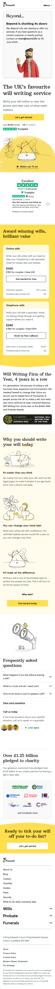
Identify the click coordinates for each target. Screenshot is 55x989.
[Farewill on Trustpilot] (15, 128)
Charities (7, 883)
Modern (15, 961)
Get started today (27, 603)
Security (7, 897)
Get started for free (26, 279)
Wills (7, 908)
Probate (10, 916)
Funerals (11, 923)
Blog (5, 874)
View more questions (14, 703)
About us (7, 869)
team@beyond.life (27, 38)
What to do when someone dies (19, 901)
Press (5, 892)
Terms (5, 949)
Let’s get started (23, 117)
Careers (7, 878)
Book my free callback (26, 335)
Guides (6, 887)
